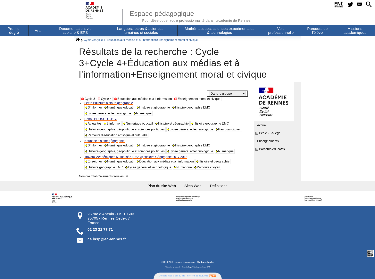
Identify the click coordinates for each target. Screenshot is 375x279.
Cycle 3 (90, 98)
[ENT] (339, 5)
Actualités (94, 123)
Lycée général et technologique (109, 113)
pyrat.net (176, 267)
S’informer (95, 107)
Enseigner (95, 161)
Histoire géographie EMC (192, 107)
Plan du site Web (161, 186)
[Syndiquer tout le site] (212, 276)
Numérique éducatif (120, 107)
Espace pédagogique (190, 16)
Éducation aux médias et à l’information (144, 98)
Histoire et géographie (154, 107)
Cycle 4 (106, 98)
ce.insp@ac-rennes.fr (107, 239)
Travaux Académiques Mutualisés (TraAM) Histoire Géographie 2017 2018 (135, 157)
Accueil (262, 125)
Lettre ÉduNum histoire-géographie (108, 103)
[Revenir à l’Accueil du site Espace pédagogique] (94, 10)
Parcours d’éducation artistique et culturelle (117, 135)
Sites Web (193, 186)
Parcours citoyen (229, 129)
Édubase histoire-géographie (104, 141)
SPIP (208, 267)
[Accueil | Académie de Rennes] (62, 198)
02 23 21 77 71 (100, 229)
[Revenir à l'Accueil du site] (79, 40)
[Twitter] (350, 4)
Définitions (219, 186)
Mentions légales (205, 262)
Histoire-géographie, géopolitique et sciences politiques (126, 129)
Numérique (144, 113)
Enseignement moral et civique (199, 98)
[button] (368, 4)
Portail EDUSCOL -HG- (100, 119)
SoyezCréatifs (193, 267)
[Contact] (359, 4)
